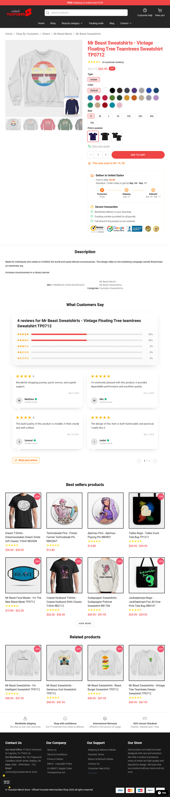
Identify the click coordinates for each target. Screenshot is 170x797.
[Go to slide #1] (13, 124)
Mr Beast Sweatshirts (88, 33)
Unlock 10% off (7, 782)
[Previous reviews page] (139, 461)
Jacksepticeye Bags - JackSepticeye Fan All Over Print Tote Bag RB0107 (145, 601)
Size (90, 110)
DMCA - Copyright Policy (59, 763)
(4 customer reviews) (113, 62)
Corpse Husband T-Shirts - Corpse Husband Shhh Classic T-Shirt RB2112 (64, 601)
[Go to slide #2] (31, 124)
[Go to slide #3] (48, 124)
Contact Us (93, 763)
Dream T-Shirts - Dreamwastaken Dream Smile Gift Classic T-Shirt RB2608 (22, 537)
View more (85, 623)
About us (51, 749)
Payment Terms (96, 754)
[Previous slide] (10, 78)
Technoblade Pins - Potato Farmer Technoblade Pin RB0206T (61, 537)
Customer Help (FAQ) (99, 768)
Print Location (95, 128)
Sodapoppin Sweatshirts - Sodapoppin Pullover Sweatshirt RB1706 (103, 601)
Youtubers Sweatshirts (111, 288)
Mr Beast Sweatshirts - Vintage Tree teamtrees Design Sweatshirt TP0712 (147, 689)
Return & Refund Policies (100, 759)
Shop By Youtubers (27, 33)
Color (90, 84)
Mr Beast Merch (63, 33)
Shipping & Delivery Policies (102, 749)
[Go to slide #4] (65, 124)
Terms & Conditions (57, 754)
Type (90, 74)
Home (8, 33)
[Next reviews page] (155, 461)
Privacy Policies (55, 759)
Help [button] (164, 793)
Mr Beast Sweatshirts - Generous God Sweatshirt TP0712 (61, 689)
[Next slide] (77, 78)
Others (46, 33)
